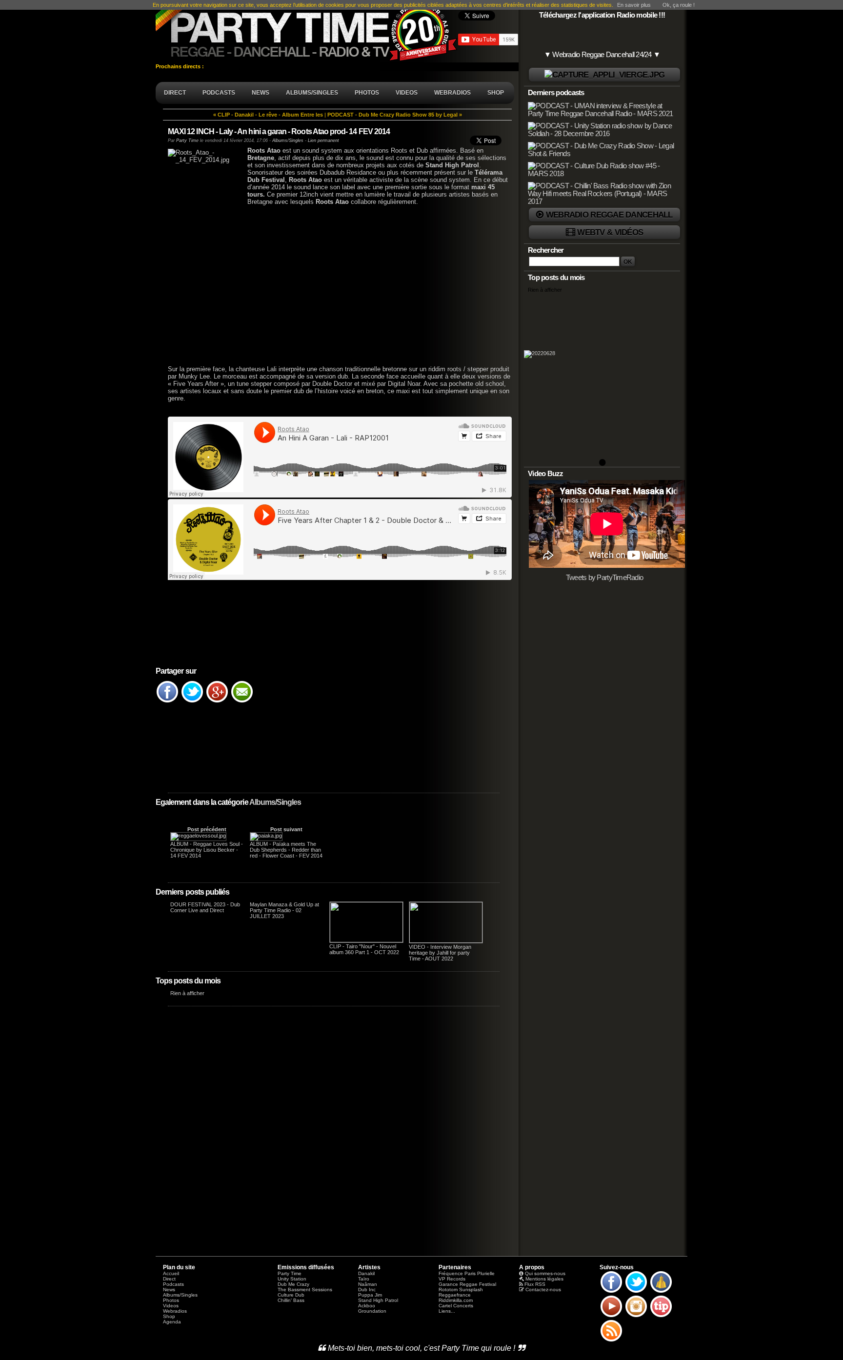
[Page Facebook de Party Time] (611, 1292)
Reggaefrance (455, 1295)
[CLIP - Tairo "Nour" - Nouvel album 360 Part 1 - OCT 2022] (366, 940)
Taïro (363, 1278)
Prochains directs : (180, 66)
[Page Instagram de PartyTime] (636, 1317)
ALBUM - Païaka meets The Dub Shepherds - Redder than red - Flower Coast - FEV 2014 (286, 850)
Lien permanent (323, 140)
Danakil (366, 1273)
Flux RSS (534, 1284)
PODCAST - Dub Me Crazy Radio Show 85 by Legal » (394, 115)
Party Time (187, 140)
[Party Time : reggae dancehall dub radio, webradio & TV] (307, 31)
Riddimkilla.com (456, 1300)
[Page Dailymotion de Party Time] (661, 1292)
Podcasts (173, 1284)
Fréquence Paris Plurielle (467, 1273)
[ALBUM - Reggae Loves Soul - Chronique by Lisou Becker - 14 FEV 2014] (198, 836)
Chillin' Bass (291, 1300)
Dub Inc (367, 1289)
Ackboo (366, 1305)
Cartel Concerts (456, 1305)
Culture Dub (291, 1295)
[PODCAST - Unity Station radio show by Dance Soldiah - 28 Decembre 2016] (603, 134)
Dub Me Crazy (293, 1284)
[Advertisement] (334, 291)
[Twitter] (192, 702)
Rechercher (546, 250)
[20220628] (602, 379)
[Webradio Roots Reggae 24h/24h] (604, 74)
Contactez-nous (543, 1289)
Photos (171, 1300)
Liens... (447, 1311)
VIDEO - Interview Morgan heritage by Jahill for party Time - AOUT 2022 (440, 952)
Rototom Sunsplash (461, 1289)
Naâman (367, 1284)
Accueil (171, 1273)
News (169, 1289)
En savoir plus (634, 5)
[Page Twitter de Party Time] (636, 1292)
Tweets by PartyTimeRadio (604, 577)
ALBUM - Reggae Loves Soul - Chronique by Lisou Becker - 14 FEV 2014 (206, 850)
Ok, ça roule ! (678, 5)
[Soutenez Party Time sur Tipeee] (661, 1317)
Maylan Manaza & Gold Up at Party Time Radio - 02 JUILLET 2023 (284, 910)
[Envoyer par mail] (242, 702)
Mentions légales (544, 1278)
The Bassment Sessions (305, 1289)
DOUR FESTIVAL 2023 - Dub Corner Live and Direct (205, 907)
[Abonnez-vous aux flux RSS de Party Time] (611, 1341)
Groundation (372, 1311)
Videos (171, 1305)
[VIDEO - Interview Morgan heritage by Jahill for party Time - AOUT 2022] (446, 941)
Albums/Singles (275, 802)
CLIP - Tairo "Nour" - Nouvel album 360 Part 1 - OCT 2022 (364, 949)
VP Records (452, 1278)
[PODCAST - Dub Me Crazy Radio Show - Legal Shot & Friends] (603, 154)
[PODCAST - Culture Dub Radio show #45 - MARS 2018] (603, 174)
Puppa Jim (370, 1295)
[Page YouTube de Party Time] (611, 1317)
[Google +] (217, 702)
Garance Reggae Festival (467, 1284)
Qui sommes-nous (545, 1273)
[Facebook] (167, 702)
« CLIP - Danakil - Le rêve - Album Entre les (268, 115)
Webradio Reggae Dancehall (609, 215)
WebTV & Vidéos (610, 232)
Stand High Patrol (378, 1300)
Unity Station (292, 1278)
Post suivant (286, 829)
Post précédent (206, 829)
